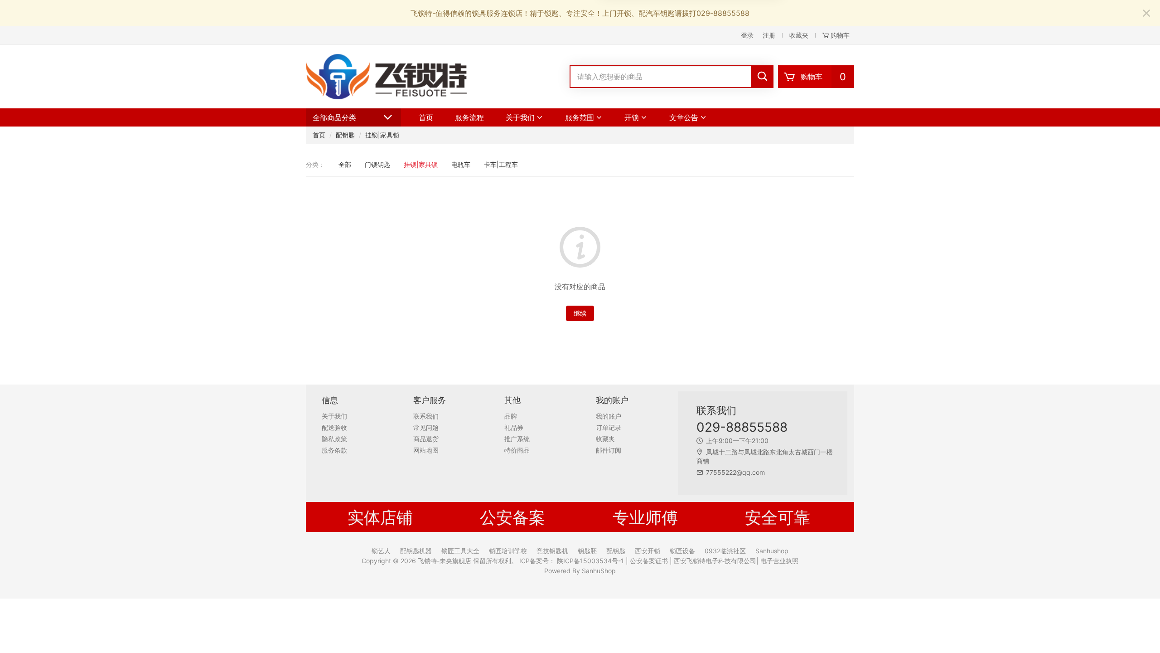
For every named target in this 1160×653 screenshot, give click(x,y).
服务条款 (334, 450)
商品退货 (426, 439)
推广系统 (517, 439)
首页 (426, 117)
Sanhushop (771, 551)
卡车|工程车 (501, 164)
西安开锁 (647, 551)
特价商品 (517, 450)
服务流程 (469, 117)
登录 (747, 35)
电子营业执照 (778, 561)
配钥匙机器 (416, 551)
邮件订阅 (608, 450)
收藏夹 (798, 35)
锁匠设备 (682, 551)
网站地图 (426, 450)
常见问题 (426, 427)
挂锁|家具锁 (382, 135)
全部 (344, 164)
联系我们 (426, 416)
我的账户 (608, 416)
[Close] (1146, 13)
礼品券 (513, 427)
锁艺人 (381, 551)
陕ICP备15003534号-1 (589, 561)
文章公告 (683, 117)
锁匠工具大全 (460, 551)
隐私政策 (334, 439)
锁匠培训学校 (508, 551)
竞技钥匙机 (552, 551)
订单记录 (608, 427)
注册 (769, 35)
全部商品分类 (334, 117)
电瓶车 (460, 164)
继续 (580, 313)
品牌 (510, 416)
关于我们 (520, 117)
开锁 (631, 117)
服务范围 (579, 117)
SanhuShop (599, 571)
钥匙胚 (587, 551)
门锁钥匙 (377, 164)
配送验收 (334, 427)
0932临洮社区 (725, 551)
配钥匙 (345, 135)
